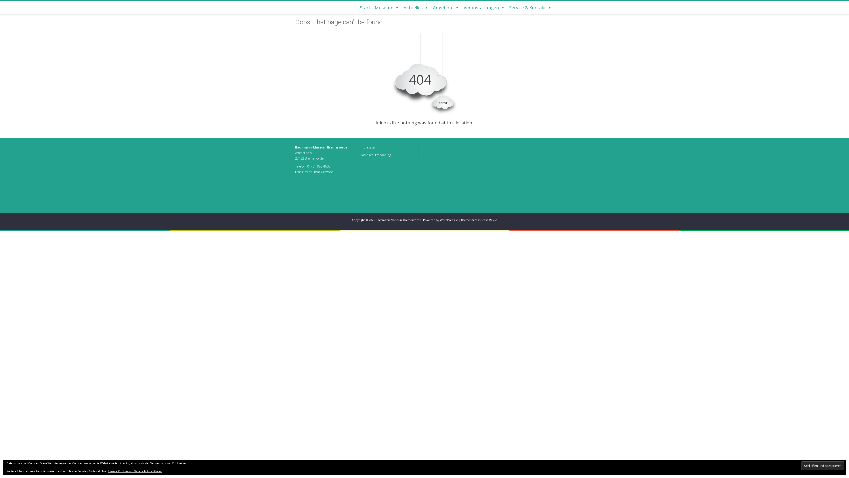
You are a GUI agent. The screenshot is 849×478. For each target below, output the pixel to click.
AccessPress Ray (482, 220)
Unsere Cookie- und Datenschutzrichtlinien (135, 471)
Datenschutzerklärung (375, 155)
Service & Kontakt (527, 8)
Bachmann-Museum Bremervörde (399, 220)
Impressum (368, 147)
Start (365, 8)
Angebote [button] (443, 8)
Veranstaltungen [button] (481, 8)
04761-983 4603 (318, 166)
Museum (384, 8)
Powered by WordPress (439, 220)
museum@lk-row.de (318, 172)
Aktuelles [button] (413, 8)
